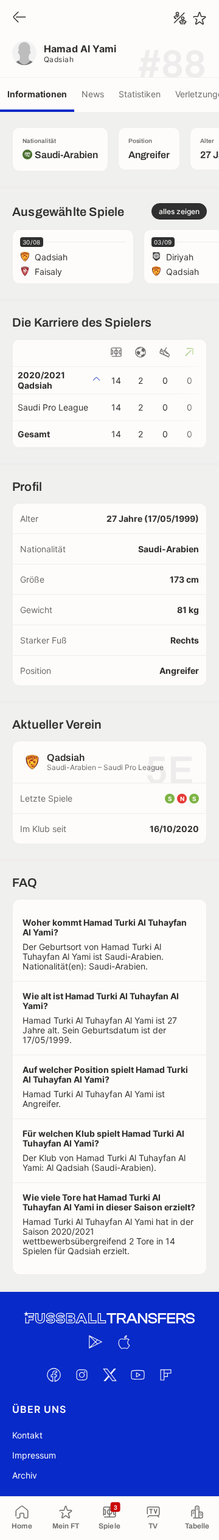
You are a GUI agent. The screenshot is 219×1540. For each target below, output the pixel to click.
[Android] (95, 1342)
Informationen (37, 94)
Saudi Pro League (53, 407)
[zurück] (19, 18)
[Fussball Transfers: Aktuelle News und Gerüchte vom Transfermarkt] (109, 1318)
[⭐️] (199, 18)
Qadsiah (59, 59)
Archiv (24, 1475)
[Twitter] (109, 1374)
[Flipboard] (165, 1374)
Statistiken (140, 94)
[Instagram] (81, 1374)
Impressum (34, 1455)
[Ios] (123, 1342)
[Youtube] (137, 1374)
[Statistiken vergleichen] (180, 18)
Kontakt (27, 1435)
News (93, 94)
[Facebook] (53, 1374)
